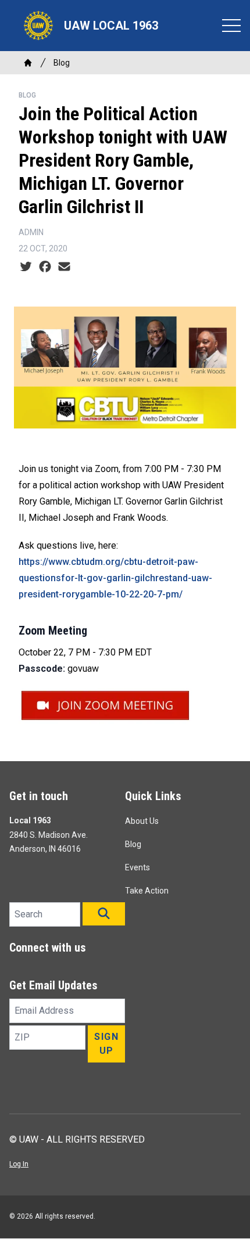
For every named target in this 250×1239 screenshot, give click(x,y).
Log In (18, 1164)
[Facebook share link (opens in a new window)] (45, 267)
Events (137, 867)
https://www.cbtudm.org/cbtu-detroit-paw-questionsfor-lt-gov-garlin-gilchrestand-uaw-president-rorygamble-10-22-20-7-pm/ (115, 578)
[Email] (64, 267)
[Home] (28, 62)
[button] (104, 913)
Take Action (147, 890)
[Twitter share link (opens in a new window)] (26, 267)
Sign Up (106, 1043)
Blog (61, 62)
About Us (142, 821)
